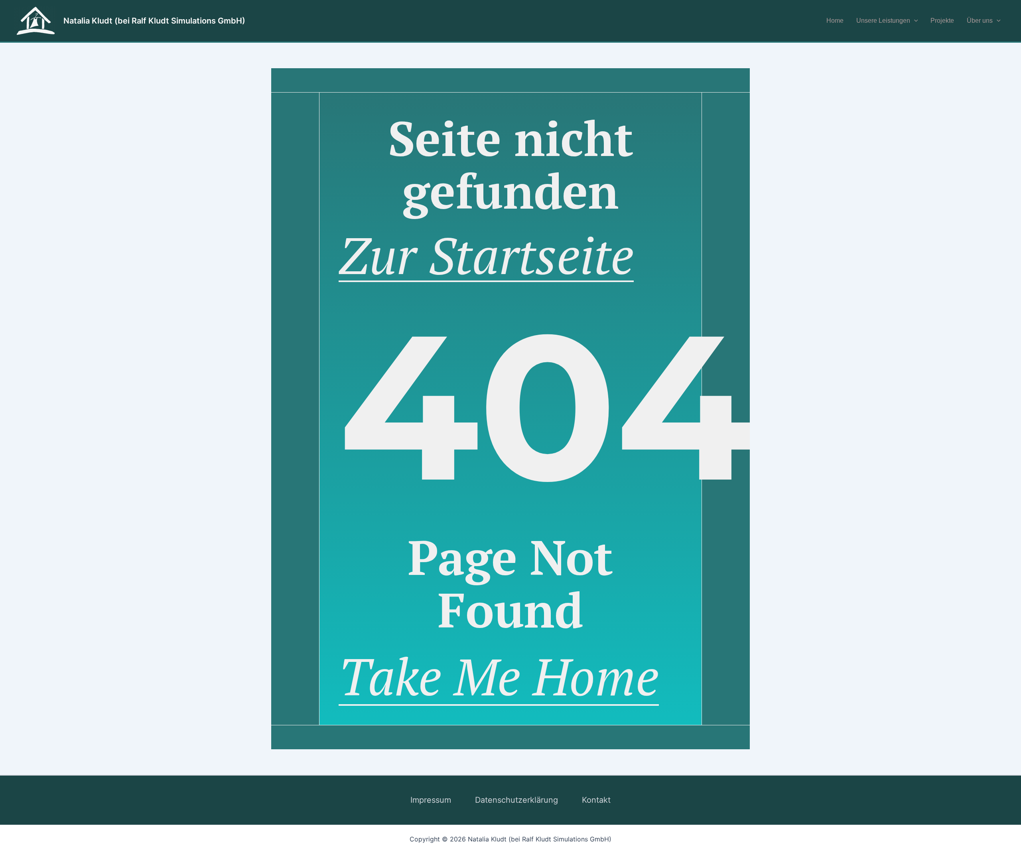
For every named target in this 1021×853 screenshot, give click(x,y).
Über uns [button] (980, 20)
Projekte (942, 20)
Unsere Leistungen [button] (883, 20)
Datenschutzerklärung (516, 800)
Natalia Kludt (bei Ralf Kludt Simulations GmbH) (154, 21)
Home (835, 20)
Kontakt (596, 800)
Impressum (430, 800)
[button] (914, 21)
